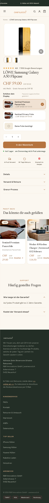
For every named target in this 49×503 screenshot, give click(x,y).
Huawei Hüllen (9, 452)
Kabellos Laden (9, 458)
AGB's (5, 423)
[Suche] (34, 11)
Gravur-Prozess (10, 189)
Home (5, 20)
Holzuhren (7, 463)
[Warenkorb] (44, 11)
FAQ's (5, 402)
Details (6, 174)
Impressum (7, 418)
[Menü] (4, 11)
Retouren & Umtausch (12, 412)
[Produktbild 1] (7, 60)
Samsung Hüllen (10, 447)
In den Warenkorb (24, 145)
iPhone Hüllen (9, 442)
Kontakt (6, 407)
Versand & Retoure (12, 182)
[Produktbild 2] (16, 60)
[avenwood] (20, 11)
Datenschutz (8, 428)
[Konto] (39, 11)
